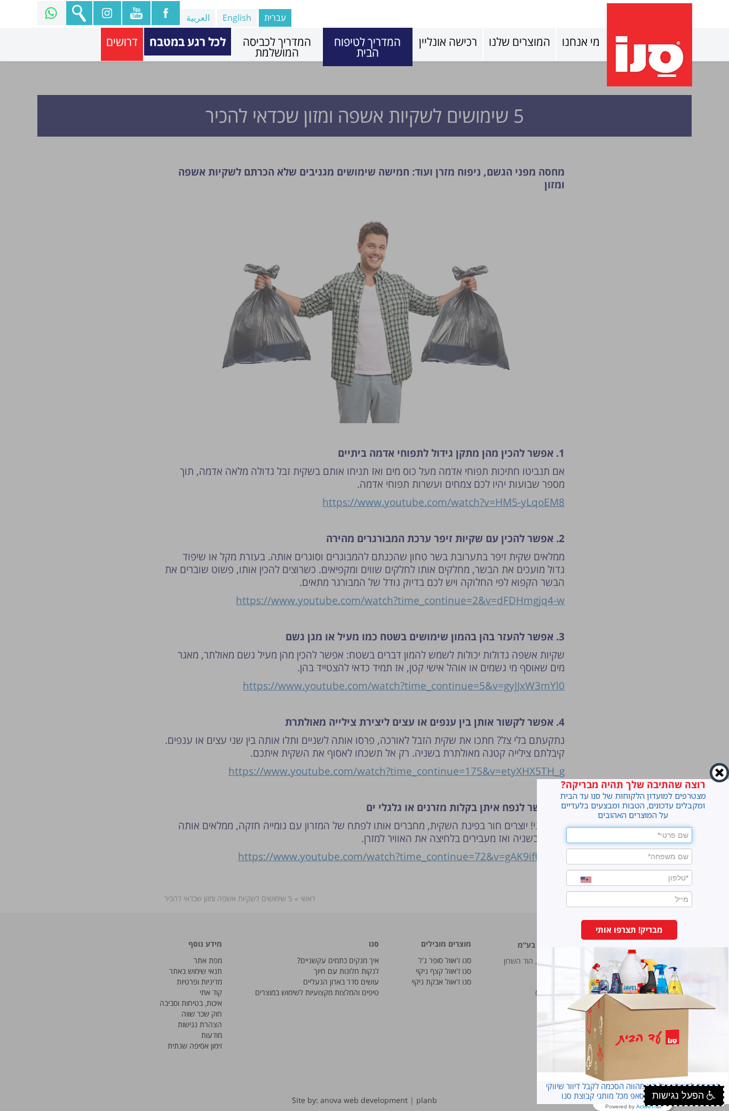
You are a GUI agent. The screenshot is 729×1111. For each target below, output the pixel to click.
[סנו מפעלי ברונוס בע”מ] (649, 44)
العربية (198, 17)
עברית (275, 17)
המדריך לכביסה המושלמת (277, 47)
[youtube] (135, 13)
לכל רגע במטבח (187, 41)
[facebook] (165, 13)
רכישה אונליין (448, 41)
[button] (629, 930)
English (237, 17)
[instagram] (107, 13)
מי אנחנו (581, 41)
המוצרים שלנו (519, 41)
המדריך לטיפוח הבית (367, 47)
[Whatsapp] (51, 13)
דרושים (122, 41)
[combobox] (579, 880)
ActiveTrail (648, 1106)
